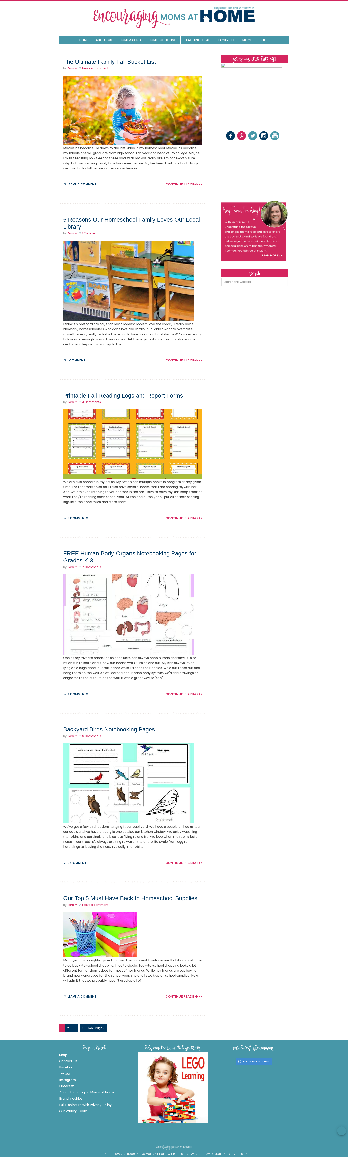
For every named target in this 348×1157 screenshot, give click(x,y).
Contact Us (68, 1061)
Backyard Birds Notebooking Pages (109, 729)
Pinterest (66, 1086)
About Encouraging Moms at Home (86, 1092)
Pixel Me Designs (238, 1154)
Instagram (67, 1080)
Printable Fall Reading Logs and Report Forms (123, 395)
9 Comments (91, 736)
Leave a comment (95, 68)
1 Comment (90, 233)
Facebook (67, 1067)
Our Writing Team (73, 1111)
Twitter (65, 1073)
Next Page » (96, 1028)
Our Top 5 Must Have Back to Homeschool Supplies (130, 898)
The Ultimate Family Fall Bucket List (109, 62)
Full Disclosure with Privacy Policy (85, 1104)
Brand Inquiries (70, 1098)
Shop (63, 1055)
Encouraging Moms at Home (174, 17)
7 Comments (91, 567)
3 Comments (91, 402)
